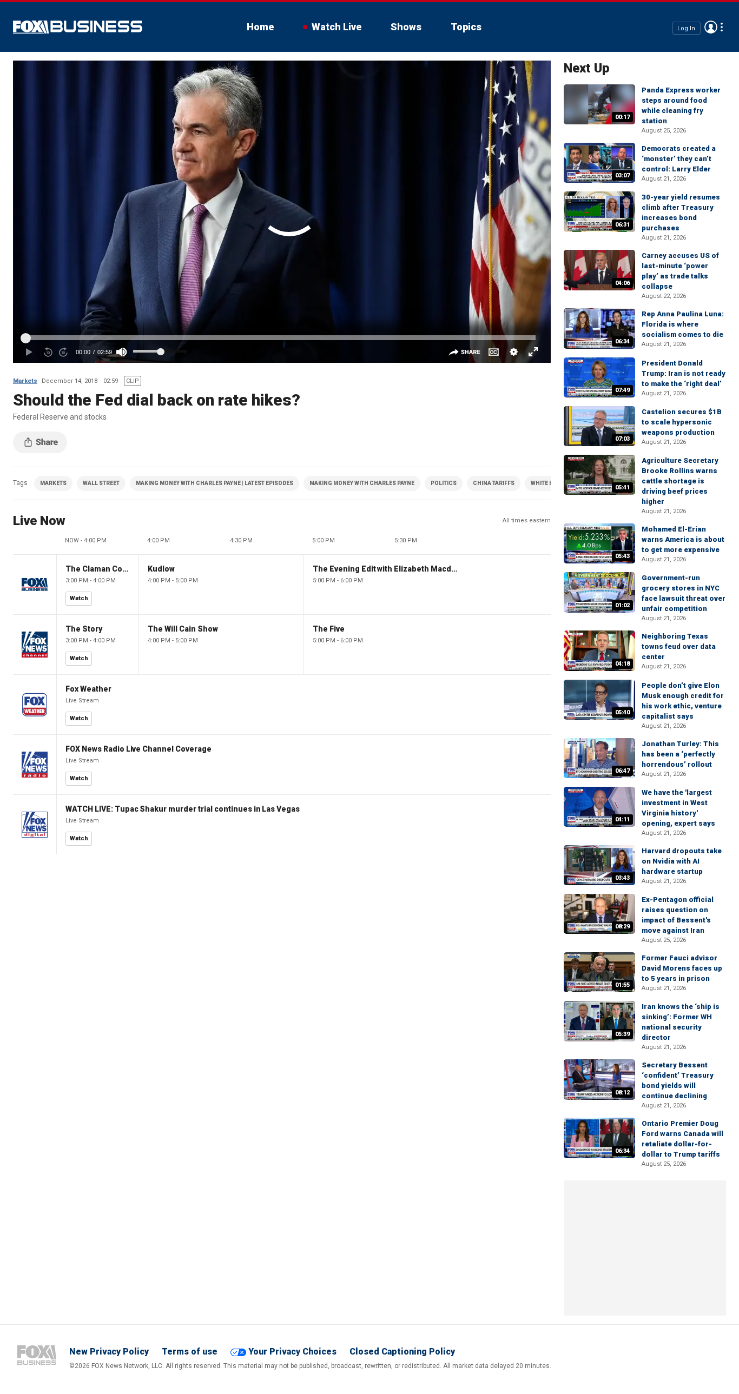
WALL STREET (101, 483)
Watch (79, 598)
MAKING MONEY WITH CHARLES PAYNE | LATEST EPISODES (214, 483)
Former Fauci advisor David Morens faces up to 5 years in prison (682, 968)
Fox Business (77, 27)
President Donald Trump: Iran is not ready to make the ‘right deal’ (683, 373)
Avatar (710, 27)
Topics (466, 26)
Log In (686, 27)
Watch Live (336, 26)
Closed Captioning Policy (402, 1351)
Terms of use (189, 1351)
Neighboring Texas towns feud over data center (679, 646)
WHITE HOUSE (550, 483)
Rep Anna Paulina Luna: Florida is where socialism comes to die (683, 324)
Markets (25, 380)
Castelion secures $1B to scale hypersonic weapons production (682, 422)
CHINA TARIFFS (493, 483)
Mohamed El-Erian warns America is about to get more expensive (683, 539)
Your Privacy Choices (292, 1351)
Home (260, 26)
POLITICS (444, 483)
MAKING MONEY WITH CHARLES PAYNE (361, 483)
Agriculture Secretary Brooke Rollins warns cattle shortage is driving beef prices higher (680, 481)
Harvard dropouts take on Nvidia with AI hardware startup (682, 861)
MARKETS (53, 483)
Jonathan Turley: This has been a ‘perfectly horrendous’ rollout (680, 754)
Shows (406, 26)
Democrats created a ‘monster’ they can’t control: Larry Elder (679, 158)
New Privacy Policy (109, 1351)
